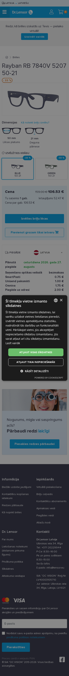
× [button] (61, 300)
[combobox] (56, 300)
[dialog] (34, 338)
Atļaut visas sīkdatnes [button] (35, 352)
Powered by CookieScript (48, 377)
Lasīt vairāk (13, 343)
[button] (34, 371)
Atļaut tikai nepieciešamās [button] (35, 362)
